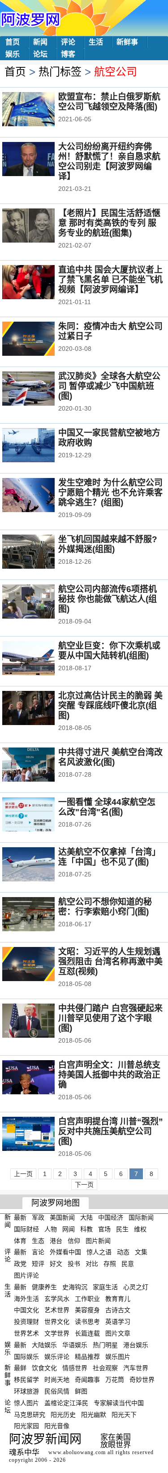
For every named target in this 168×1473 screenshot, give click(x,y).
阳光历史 (63, 1414)
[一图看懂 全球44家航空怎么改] (40, 815)
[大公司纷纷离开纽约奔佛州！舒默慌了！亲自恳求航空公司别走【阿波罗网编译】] (40, 160)
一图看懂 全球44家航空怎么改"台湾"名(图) (106, 807)
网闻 (68, 1229)
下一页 (84, 1184)
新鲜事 (127, 42)
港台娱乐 (135, 1345)
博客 (68, 54)
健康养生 (44, 1287)
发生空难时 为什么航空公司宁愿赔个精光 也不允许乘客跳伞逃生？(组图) (110, 492)
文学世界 (56, 1333)
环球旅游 (26, 1391)
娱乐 (12, 54)
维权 (140, 1229)
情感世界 (74, 1367)
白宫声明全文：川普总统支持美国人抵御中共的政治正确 (109, 1074)
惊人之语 (99, 1252)
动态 (123, 1252)
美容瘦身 (87, 1310)
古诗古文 (117, 1310)
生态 (38, 1240)
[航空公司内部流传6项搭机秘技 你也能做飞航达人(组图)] (40, 602)
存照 (109, 1263)
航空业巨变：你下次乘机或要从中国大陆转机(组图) (109, 650)
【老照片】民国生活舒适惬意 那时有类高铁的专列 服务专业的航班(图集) (109, 223)
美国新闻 (62, 1217)
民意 (127, 1263)
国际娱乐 (26, 1356)
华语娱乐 (74, 1345)
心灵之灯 (135, 1287)
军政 (38, 1217)
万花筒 (114, 1379)
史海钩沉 (74, 1287)
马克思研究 (29, 1414)
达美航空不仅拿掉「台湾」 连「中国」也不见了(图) (109, 857)
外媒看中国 (65, 1252)
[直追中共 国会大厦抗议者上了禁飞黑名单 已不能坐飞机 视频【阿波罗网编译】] (40, 283)
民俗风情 (56, 1391)
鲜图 (81, 1391)
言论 (38, 1252)
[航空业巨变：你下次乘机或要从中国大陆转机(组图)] (40, 659)
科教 (86, 1229)
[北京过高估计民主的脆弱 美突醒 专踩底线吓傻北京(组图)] (40, 709)
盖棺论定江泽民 (66, 1403)
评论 (68, 42)
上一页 (23, 1173)
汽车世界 (135, 1367)
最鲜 (20, 1367)
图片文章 (117, 1333)
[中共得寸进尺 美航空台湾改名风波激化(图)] (40, 765)
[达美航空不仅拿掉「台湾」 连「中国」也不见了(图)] (40, 865)
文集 (141, 1252)
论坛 (40, 54)
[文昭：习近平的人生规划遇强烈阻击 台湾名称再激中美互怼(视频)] (40, 965)
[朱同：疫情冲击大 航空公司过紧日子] (40, 340)
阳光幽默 (93, 1414)
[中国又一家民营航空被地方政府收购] (40, 446)
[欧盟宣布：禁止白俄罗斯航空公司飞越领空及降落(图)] (40, 110)
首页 (12, 42)
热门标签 (60, 72)
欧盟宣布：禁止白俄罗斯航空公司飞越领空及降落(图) (109, 101)
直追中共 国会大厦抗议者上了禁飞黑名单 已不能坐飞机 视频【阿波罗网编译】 (110, 279)
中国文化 (26, 1310)
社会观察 (105, 1367)
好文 (56, 1263)
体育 (20, 1240)
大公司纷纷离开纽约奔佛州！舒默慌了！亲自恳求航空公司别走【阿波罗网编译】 (109, 161)
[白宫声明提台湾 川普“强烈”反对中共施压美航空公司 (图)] (40, 1135)
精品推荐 (87, 1356)
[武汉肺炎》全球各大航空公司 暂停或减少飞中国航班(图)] (40, 389)
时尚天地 (56, 1379)
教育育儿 (117, 1298)
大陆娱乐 (44, 1345)
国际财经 (26, 1229)
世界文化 (56, 1321)
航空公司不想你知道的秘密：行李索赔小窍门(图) (105, 906)
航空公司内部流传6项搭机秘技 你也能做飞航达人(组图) (107, 599)
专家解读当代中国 (119, 1403)
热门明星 (105, 1345)
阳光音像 (56, 1425)
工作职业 (87, 1298)
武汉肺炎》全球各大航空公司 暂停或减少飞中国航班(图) (109, 386)
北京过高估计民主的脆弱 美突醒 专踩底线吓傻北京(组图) (110, 705)
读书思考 (87, 1321)
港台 (56, 1240)
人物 (50, 1229)
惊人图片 (26, 1403)
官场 (104, 1229)
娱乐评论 (56, 1356)
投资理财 (26, 1321)
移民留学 (26, 1379)
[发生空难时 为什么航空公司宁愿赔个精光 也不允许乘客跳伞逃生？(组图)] (40, 496)
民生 (122, 1229)
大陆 (86, 1217)
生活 (96, 42)
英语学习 (117, 1321)
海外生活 (26, 1298)
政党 (20, 1263)
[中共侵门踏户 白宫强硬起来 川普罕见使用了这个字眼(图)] (40, 1022)
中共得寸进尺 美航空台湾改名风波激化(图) (110, 757)
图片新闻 (98, 1240)
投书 (74, 1263)
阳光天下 (124, 1414)
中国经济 (110, 1217)
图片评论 (26, 1275)
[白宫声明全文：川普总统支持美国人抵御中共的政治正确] (40, 1078)
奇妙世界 (142, 1379)
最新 (20, 1217)
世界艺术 (26, 1333)
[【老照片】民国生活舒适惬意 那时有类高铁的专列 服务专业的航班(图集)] (40, 226)
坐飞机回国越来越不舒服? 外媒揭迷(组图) (107, 544)
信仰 (74, 1240)
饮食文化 (44, 1367)
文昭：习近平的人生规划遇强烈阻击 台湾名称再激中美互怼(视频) (110, 961)
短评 (38, 1263)
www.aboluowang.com (77, 1452)
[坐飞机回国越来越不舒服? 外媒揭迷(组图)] (40, 553)
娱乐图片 (117, 1356)
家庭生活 (105, 1287)
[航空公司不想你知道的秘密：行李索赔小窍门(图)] (40, 915)
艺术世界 (56, 1310)
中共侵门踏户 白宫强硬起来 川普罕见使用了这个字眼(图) (110, 1018)
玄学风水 (56, 1298)
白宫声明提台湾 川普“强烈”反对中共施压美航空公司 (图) (110, 1131)
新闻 (40, 42)
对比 (92, 1263)
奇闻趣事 (87, 1379)
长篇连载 (87, 1333)
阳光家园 (26, 1425)
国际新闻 (141, 1217)
